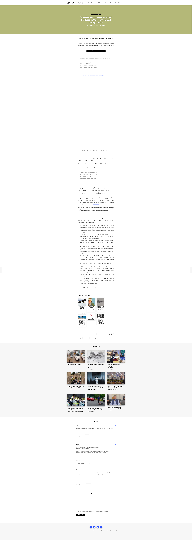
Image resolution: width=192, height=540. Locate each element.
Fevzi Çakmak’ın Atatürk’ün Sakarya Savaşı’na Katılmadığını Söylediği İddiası (96, 366)
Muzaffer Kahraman (89, 336)
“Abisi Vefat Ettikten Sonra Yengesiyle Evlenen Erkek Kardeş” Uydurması (115, 366)
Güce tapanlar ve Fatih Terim (103, 263)
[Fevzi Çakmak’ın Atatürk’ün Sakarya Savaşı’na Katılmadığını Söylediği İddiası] (96, 356)
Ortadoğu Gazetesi (90, 278)
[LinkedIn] (113, 334)
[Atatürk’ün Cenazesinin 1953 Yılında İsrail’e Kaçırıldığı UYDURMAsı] (76, 378)
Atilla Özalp (86, 334)
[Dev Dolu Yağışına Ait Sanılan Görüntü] (76, 356)
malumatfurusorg (90, 25)
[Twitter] (111, 334)
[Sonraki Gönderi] (191, 270)
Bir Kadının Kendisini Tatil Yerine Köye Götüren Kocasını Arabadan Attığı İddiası (95, 410)
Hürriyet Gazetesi (90, 255)
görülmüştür (96, 203)
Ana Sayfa (76, 530)
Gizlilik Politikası (109, 530)
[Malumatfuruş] (75, 3)
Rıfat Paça (79, 338)
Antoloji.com (101, 187)
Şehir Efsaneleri (95, 530)
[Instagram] (97, 527)
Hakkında (82, 530)
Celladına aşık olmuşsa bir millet (103, 230)
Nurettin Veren (98, 336)
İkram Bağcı (100, 334)
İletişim (116, 530)
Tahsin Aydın (85, 338)
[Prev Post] (1, 270)
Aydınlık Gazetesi (89, 263)
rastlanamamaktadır (82, 192)
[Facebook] (109, 334)
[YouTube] (101, 527)
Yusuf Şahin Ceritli (102, 163)
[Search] (124, 2)
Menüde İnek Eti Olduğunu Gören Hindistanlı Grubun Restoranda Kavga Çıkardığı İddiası (115, 388)
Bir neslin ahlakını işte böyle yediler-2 (105, 246)
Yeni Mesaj (88, 225)
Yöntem (102, 530)
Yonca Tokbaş (93, 338)
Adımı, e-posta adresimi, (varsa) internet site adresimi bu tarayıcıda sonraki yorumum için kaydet (93, 511)
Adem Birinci (79, 334)
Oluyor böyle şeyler (99, 274)
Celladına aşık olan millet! (92, 286)
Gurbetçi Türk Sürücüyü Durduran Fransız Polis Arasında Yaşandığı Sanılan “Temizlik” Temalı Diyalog (75, 410)
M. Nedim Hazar (80, 336)
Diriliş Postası (93, 234)
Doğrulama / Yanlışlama (96, 14)
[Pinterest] (115, 334)
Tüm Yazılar (87, 530)
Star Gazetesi (89, 246)
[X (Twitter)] (94, 527)
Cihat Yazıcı (93, 334)
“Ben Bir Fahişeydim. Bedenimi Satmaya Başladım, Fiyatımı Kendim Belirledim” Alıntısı (96, 388)
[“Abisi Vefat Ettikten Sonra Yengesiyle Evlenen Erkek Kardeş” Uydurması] (116, 356)
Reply (115, 425)
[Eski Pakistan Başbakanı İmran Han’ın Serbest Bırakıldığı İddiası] (116, 399)
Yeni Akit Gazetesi (93, 240)
